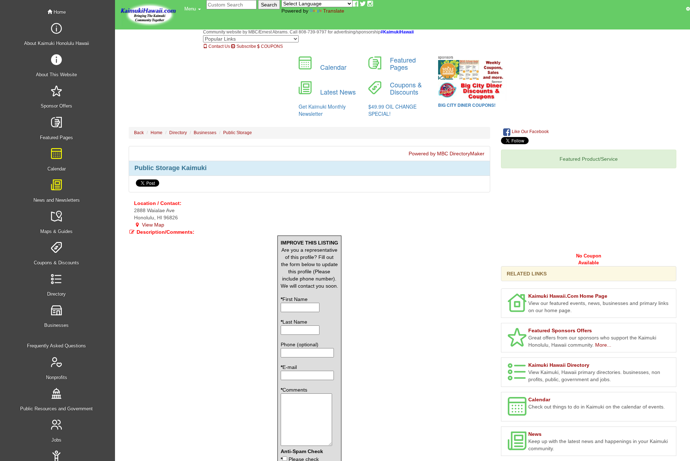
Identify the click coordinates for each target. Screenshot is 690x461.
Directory (178, 132)
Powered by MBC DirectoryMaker (446, 153)
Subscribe (245, 46)
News (535, 434)
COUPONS (271, 46)
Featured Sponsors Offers (560, 330)
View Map (152, 225)
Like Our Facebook (530, 131)
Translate (333, 11)
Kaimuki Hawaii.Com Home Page (567, 296)
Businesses (205, 132)
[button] (192, 9)
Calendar (539, 399)
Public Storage (237, 132)
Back (139, 132)
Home (59, 12)
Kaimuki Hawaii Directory (558, 365)
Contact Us (218, 46)
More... (603, 345)
